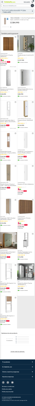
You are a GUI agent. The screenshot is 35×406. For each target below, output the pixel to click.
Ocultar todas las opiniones (17, 351)
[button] (17, 6)
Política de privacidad (7, 391)
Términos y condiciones (8, 386)
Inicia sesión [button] (27, 2)
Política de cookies (7, 389)
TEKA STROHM (14, 18)
